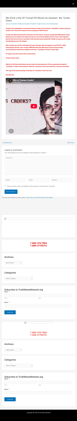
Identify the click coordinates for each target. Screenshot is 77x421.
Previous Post (7, 142)
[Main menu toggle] (73, 4)
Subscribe (10, 312)
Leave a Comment (11, 24)
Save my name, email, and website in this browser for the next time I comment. (31, 186)
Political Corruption (24, 24)
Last (40, 298)
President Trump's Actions (38, 24)
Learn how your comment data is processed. (39, 197)
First (6, 298)
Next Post (71, 142)
